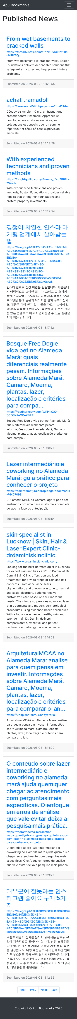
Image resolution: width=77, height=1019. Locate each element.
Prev (33, 990)
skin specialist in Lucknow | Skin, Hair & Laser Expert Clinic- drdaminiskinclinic (36, 545)
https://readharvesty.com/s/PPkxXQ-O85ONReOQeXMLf (31, 413)
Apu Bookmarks (16, 5)
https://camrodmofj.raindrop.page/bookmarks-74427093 (38, 492)
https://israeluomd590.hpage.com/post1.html (37, 106)
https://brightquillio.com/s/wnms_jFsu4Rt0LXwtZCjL (37, 180)
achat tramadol (26, 99)
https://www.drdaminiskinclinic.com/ (31, 561)
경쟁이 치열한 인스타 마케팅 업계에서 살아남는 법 (37, 234)
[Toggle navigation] (69, 5)
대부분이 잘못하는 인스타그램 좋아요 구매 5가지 (36, 898)
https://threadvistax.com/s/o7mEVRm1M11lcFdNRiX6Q (37, 53)
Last (54, 990)
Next (44, 990)
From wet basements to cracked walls (38, 42)
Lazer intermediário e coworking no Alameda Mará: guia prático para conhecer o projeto (37, 474)
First (23, 990)
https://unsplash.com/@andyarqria (30, 715)
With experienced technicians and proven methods (37, 166)
